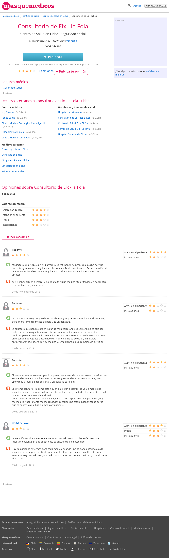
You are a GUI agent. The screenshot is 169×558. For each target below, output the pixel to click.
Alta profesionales (156, 5)
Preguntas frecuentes (38, 531)
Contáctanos (54, 537)
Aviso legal (71, 537)
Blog (33, 549)
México (82, 543)
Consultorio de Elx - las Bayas (74, 117)
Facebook (47, 549)
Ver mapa (71, 40)
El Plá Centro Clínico (13, 131)
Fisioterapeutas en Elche (15, 149)
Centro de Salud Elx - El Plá (73, 123)
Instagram (80, 549)
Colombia (49, 543)
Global (115, 543)
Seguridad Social (12, 87)
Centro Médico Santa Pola (16, 137)
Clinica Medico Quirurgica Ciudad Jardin (24, 123)
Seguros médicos (57, 528)
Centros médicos (80, 528)
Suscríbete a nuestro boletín (109, 549)
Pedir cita (54, 57)
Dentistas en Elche (12, 154)
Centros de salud (119, 528)
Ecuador (66, 543)
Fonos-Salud (8, 117)
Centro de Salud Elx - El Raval (74, 128)
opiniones (46, 71)
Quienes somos (34, 537)
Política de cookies (91, 537)
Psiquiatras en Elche (13, 171)
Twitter (64, 549)
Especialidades (34, 528)
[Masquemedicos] (28, 9)
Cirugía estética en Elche (15, 160)
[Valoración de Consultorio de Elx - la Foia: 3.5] (28, 71)
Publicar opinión (19, 236)
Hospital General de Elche (72, 134)
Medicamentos (142, 528)
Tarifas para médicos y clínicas (85, 522)
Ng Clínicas (8, 112)
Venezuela (99, 543)
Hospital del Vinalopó (70, 112)
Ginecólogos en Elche (13, 165)
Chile (33, 543)
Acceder (138, 5)
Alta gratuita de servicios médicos (45, 522)
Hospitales (100, 528)
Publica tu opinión (72, 71)
